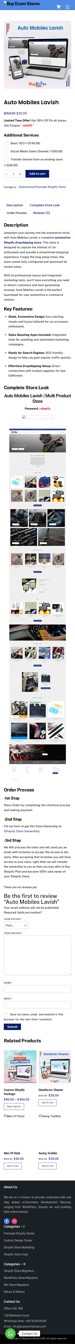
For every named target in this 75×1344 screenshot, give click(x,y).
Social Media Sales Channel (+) (36, 151)
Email (8, 998)
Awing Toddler (48, 1153)
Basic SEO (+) (25, 143)
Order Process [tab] (17, 213)
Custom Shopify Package (14, 1092)
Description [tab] (15, 205)
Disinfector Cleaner (51, 1090)
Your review (13, 933)
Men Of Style (12, 1153)
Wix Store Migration (16, 1285)
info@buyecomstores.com (29, 1326)
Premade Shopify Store (50, 187)
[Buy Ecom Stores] (22, 3)
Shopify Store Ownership (22, 831)
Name (8, 982)
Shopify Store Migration (19, 1271)
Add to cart (37, 173)
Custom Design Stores (18, 1240)
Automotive (26, 187)
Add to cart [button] (47, 1102)
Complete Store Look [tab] (45, 205)
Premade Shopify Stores (19, 1233)
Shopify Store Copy (16, 1254)
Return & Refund (14, 1292)
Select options (14, 1106)
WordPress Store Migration (21, 1278)
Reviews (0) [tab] (41, 213)
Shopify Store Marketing (19, 1247)
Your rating (13, 919)
